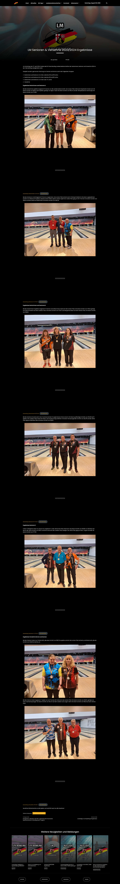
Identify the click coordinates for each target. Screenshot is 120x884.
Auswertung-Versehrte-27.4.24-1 (30, 804)
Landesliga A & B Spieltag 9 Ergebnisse (87, 818)
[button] (106, 3)
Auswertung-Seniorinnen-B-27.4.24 (31, 413)
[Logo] (16, 3)
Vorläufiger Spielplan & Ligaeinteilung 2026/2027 (18, 865)
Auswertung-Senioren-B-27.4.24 (30, 521)
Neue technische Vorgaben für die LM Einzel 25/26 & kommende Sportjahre (100, 866)
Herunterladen (44, 193)
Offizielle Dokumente (96, 870)
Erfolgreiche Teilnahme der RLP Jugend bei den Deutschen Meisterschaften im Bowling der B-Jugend (38, 819)
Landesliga (79, 868)
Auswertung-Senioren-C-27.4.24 (30, 633)
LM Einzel (45, 868)
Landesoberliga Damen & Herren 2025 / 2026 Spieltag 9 (68, 865)
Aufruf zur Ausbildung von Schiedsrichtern (34, 865)
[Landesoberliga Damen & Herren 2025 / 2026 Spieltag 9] (68, 849)
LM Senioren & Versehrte (39, 813)
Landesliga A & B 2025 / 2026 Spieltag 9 (84, 865)
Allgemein (13, 868)
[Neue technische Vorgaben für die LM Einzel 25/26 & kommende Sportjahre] (100, 849)
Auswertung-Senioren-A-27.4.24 (30, 301)
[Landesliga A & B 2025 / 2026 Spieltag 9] (84, 849)
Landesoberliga (63, 868)
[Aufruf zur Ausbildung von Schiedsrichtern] (35, 849)
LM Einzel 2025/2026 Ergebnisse (49, 865)
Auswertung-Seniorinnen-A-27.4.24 (31, 193)
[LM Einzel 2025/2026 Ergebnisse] (52, 849)
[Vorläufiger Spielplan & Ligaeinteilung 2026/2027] (19, 849)
